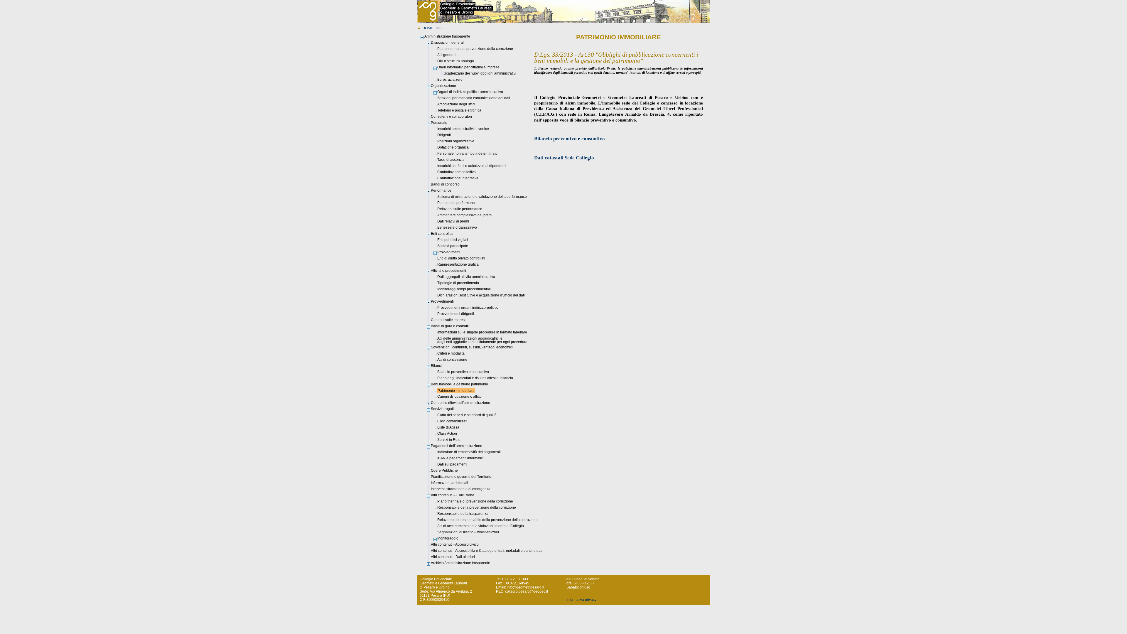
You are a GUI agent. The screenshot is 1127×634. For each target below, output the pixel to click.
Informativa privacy (581, 600)
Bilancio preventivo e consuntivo (569, 138)
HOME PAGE (433, 28)
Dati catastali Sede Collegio (564, 158)
